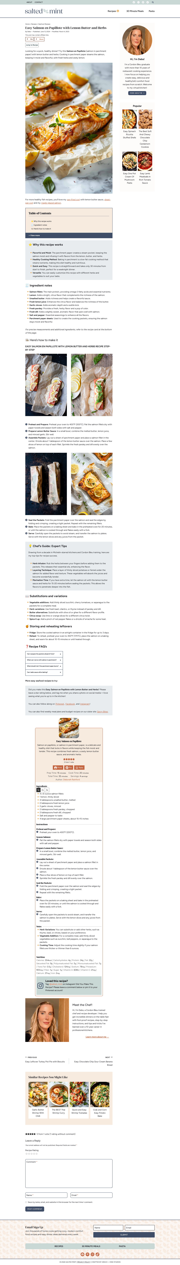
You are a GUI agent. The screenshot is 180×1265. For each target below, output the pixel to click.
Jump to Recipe (32, 45)
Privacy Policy (83, 1262)
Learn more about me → (97, 1037)
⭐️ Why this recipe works (41, 221)
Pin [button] (70, 767)
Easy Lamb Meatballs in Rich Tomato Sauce (145, 178)
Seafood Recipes (44, 24)
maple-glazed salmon (51, 203)
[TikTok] (147, 2)
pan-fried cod (73, 199)
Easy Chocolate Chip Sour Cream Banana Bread (93, 1061)
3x (47, 790)
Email (75, 1195)
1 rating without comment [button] (62, 1134)
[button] (64, 759)
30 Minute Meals (135, 11)
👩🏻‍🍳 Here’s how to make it (41, 229)
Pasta (152, 11)
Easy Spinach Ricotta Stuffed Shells (129, 134)
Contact (39, 2)
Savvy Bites (102, 711)
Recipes (34, 24)
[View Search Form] (153, 2)
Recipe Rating (32, 1150)
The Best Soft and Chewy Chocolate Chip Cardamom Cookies (145, 139)
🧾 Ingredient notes (39, 225)
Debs (29, 32)
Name (29, 1195)
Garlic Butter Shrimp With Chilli (38, 1112)
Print (59, 767)
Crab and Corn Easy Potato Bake (100, 1112)
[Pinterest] (143, 2)
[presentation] (38, 1094)
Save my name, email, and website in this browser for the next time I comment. (60, 1202)
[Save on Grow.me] (47, 39)
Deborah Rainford (71, 779)
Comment (31, 1162)
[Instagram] (138, 2)
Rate (80, 767)
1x (38, 790)
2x (43, 790)
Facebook (70, 704)
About (29, 2)
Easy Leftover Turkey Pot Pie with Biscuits (45, 1059)
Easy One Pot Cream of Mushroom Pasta (129, 178)
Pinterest (60, 704)
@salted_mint (55, 984)
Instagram (84, 704)
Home (27, 24)
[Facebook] (134, 2)
